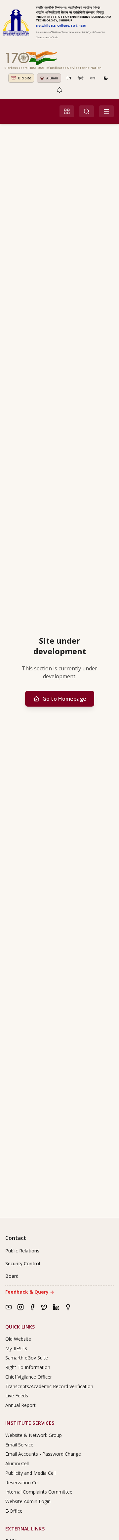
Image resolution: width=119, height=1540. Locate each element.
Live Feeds (16, 1395)
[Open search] (86, 111)
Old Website (18, 1339)
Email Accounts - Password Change (43, 1454)
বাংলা (92, 78)
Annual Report (20, 1405)
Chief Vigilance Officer (28, 1377)
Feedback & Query (29, 1292)
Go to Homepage (64, 698)
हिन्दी (80, 78)
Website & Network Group (33, 1435)
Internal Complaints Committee (38, 1492)
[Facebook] (32, 1307)
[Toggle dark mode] (105, 78)
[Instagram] (20, 1307)
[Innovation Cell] (68, 1307)
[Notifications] (59, 90)
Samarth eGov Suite (26, 1358)
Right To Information (27, 1367)
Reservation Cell (22, 1482)
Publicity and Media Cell (30, 1473)
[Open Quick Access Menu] (67, 111)
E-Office (13, 1511)
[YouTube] (8, 1307)
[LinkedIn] (56, 1307)
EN (68, 78)
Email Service (19, 1445)
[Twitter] (44, 1307)
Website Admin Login (28, 1501)
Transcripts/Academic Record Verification (49, 1386)
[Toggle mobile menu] (106, 111)
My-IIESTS (16, 1348)
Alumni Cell (17, 1463)
